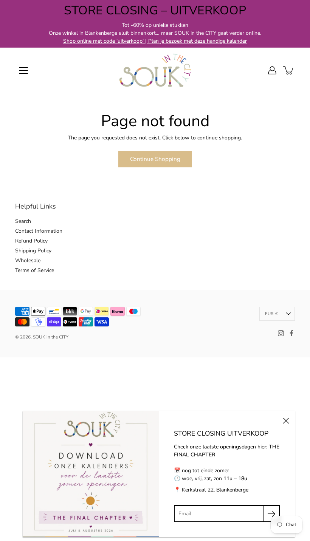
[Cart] (289, 70)
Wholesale (27, 260)
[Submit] (271, 513)
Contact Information (38, 231)
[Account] (272, 70)
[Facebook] (291, 333)
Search (23, 221)
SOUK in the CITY (50, 337)
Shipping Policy (33, 250)
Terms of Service (34, 270)
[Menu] (23, 71)
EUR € (271, 314)
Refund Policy (31, 240)
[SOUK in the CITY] (155, 70)
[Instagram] (280, 333)
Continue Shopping (155, 159)
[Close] (286, 420)
